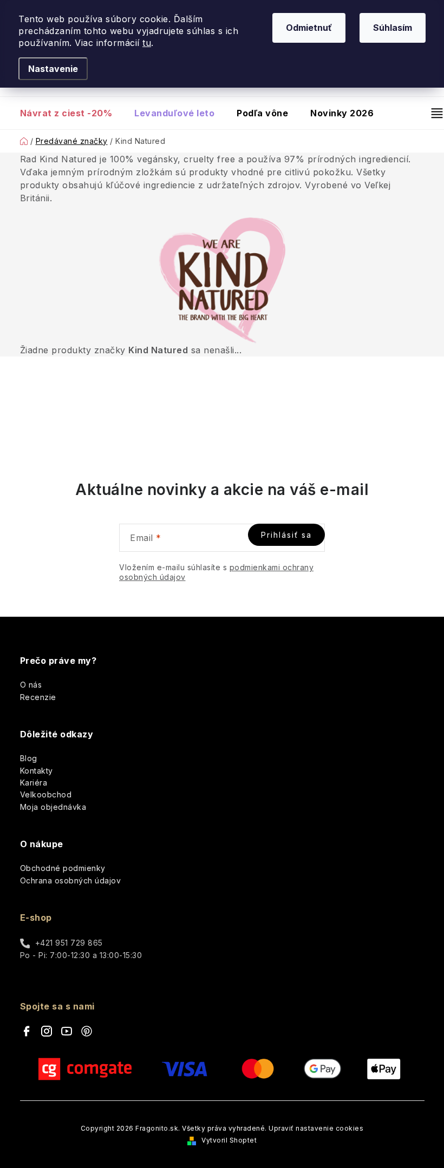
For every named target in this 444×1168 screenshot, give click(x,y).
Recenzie (38, 697)
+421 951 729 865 (69, 942)
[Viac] (432, 113)
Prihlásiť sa (286, 534)
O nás (31, 684)
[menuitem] (71, 113)
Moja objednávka (53, 806)
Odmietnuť (309, 27)
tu (146, 42)
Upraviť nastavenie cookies (316, 1128)
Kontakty (36, 770)
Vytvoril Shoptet (229, 1140)
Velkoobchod (46, 794)
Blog (28, 758)
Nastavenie (53, 68)
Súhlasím (392, 27)
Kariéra (34, 782)
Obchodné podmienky (63, 868)
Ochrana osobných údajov (70, 880)
